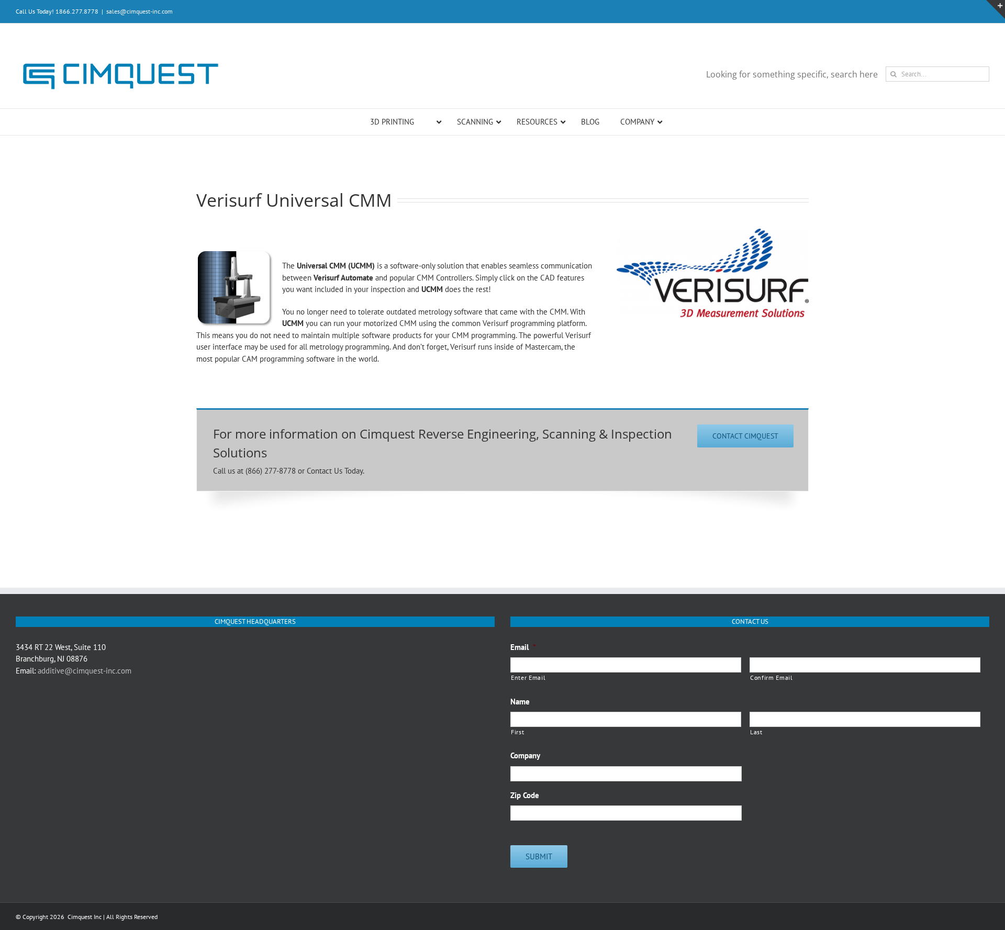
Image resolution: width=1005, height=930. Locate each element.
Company (525, 755)
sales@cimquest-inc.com (139, 11)
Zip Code (524, 795)
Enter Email (528, 677)
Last (756, 732)
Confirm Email (771, 677)
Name (520, 702)
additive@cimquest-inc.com (84, 671)
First (517, 732)
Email (523, 647)
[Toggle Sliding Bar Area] (995, 9)
